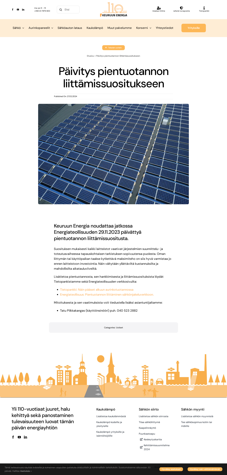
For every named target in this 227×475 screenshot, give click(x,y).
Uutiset (119, 327)
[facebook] (13, 9)
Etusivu (90, 55)
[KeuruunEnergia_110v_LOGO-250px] (113, 4)
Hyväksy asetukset (171, 469)
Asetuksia (25, 471)
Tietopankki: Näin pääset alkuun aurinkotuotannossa (96, 290)
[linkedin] (23, 9)
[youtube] (18, 9)
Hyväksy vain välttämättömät (205, 469)
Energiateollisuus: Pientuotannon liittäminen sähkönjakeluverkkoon (106, 294)
